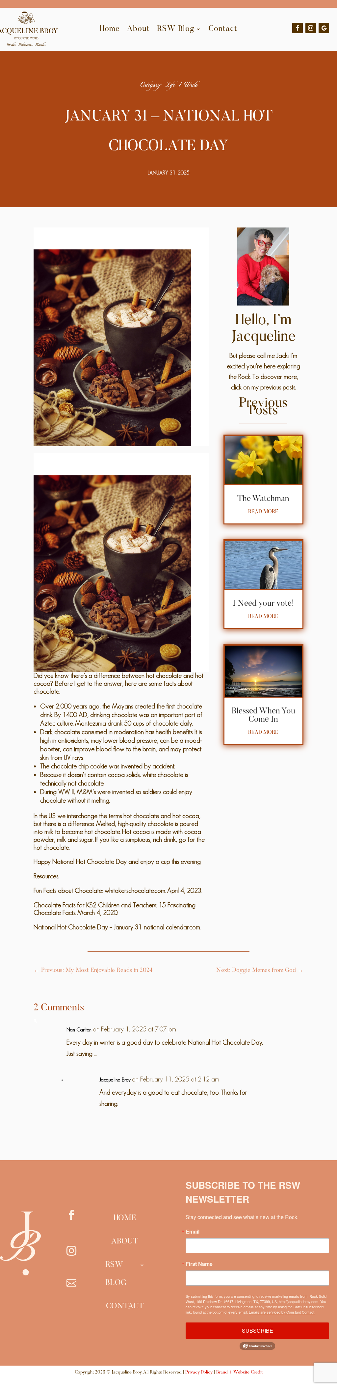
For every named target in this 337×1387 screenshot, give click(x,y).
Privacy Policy (199, 1372)
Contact (222, 29)
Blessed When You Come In (263, 715)
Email (192, 1231)
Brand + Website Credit (239, 1372)
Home (110, 29)
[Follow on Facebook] (297, 28)
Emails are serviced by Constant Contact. (282, 1312)
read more (263, 512)
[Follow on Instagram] (310, 28)
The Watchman (263, 499)
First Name (199, 1264)
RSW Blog (175, 29)
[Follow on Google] (324, 28)
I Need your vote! (263, 604)
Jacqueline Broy (115, 1079)
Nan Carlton (78, 1029)
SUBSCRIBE (257, 1330)
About (138, 29)
